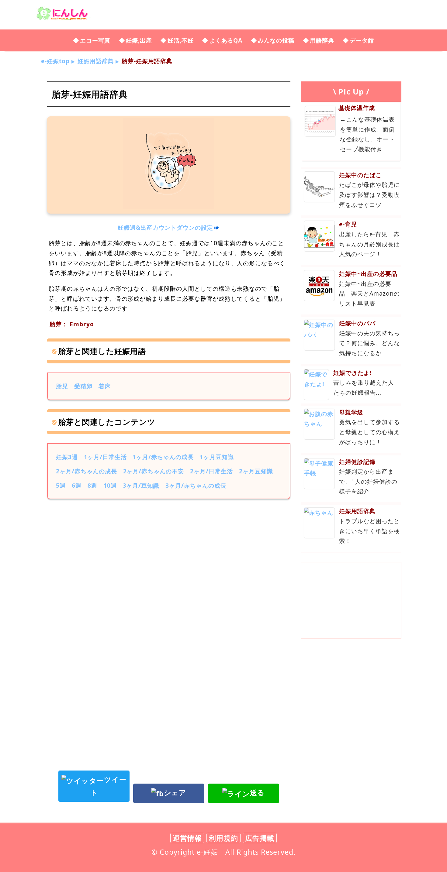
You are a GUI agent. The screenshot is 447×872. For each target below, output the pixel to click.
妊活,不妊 (181, 40)
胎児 (62, 386)
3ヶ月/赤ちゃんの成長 (196, 485)
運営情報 (187, 838)
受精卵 (83, 386)
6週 (76, 485)
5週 (61, 485)
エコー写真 (95, 40)
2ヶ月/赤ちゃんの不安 (153, 471)
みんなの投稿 (276, 40)
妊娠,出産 (139, 40)
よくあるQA (226, 40)
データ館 (362, 40)
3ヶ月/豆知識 (141, 485)
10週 (110, 485)
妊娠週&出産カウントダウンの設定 (165, 227)
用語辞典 (322, 40)
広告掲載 (259, 838)
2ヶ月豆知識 (256, 471)
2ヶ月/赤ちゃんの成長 (86, 471)
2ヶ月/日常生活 (211, 471)
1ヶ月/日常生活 (105, 457)
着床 (105, 386)
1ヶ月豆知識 (217, 457)
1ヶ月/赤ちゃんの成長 (163, 457)
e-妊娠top (55, 61)
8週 (92, 485)
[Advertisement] (168, 553)
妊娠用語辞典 (96, 61)
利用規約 (223, 838)
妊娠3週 (67, 457)
